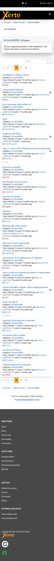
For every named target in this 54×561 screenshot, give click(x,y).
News (4, 431)
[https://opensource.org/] (27, 552)
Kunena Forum (32, 400)
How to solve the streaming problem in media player (26, 272)
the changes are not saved (15, 182)
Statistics (7, 211)
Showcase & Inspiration (11, 465)
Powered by (20, 400)
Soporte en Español (12, 196)
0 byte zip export (10, 302)
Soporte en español (12, 167)
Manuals (5, 469)
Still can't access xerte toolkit (16, 243)
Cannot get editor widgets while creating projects (25, 287)
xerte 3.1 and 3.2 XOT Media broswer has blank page (27, 148)
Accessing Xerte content (14, 335)
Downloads (6, 497)
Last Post (7, 82)
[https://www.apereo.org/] (27, 544)
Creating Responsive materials (17, 365)
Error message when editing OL (17, 104)
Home (4, 427)
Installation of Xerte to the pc (16, 75)
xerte (5, 119)
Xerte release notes (9, 514)
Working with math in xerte (15, 226)
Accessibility (11, 40)
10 (25, 67)
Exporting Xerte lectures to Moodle (19, 320)
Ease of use (6, 435)
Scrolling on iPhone (12, 350)
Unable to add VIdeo (12, 134)
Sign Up (49, 3)
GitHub (4, 501)
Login (44, 3)
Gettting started (8, 457)
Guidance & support (9, 488)
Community (6, 443)
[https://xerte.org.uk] (27, 536)
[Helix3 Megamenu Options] (50, 14)
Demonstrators (8, 461)
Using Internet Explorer (13, 89)
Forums (5, 492)
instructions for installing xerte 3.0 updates (22, 258)
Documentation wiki (9, 518)
